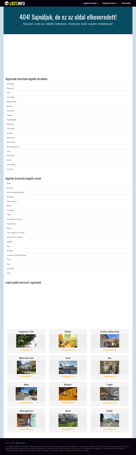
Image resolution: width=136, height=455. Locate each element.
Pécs (9, 151)
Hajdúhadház (12, 120)
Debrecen (10, 124)
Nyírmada (10, 156)
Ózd (8, 93)
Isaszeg (10, 169)
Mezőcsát (10, 138)
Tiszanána (11, 129)
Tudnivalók (125, 3)
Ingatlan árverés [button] (90, 3)
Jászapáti (10, 97)
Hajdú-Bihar (11, 224)
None (9, 183)
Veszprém (10, 269)
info (17, 3)
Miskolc (10, 106)
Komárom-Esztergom (15, 237)
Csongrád (10, 210)
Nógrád (9, 242)
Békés (9, 206)
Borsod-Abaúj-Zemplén (15, 192)
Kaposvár (10, 88)
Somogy (10, 251)
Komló (9, 160)
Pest (8, 246)
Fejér (9, 215)
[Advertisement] (68, 56)
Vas (8, 264)
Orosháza (10, 111)
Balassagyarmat (13, 147)
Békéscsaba (11, 102)
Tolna (9, 260)
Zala (8, 273)
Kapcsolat (20, 443)
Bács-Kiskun (12, 201)
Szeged (10, 133)
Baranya (10, 188)
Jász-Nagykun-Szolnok (16, 233)
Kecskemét (11, 142)
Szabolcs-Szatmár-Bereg (16, 255)
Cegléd (9, 115)
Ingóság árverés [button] (109, 3)
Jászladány (11, 165)
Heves (9, 228)
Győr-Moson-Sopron (14, 219)
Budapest (10, 84)
